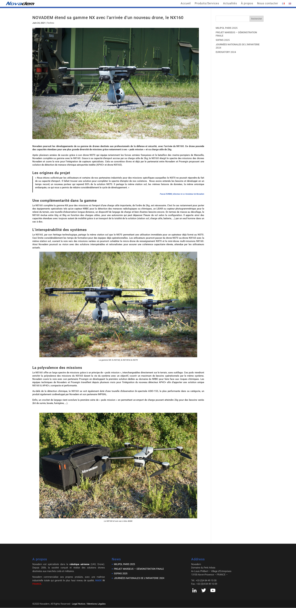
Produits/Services (207, 3)
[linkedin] (194, 591)
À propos (247, 3)
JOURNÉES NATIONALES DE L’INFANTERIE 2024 (139, 578)
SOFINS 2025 (223, 40)
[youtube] (213, 591)
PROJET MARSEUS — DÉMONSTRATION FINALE (139, 568)
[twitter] (203, 591)
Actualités (230, 3)
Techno (50, 23)
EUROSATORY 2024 (226, 52)
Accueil (186, 3)
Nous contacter (267, 3)
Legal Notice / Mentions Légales (89, 603)
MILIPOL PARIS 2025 (227, 28)
